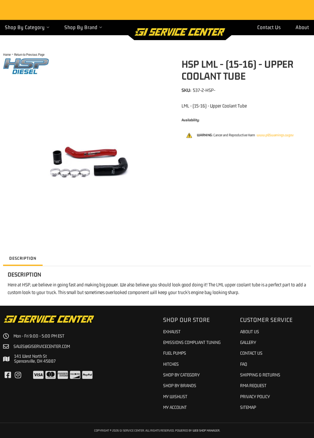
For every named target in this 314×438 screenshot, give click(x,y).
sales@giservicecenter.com (41, 346)
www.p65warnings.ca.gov (275, 135)
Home (7, 54)
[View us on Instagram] (18, 375)
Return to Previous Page (29, 54)
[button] (27, 27)
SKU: (186, 90)
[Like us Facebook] (8, 375)
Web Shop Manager (206, 430)
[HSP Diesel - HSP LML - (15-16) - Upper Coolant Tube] (26, 65)
